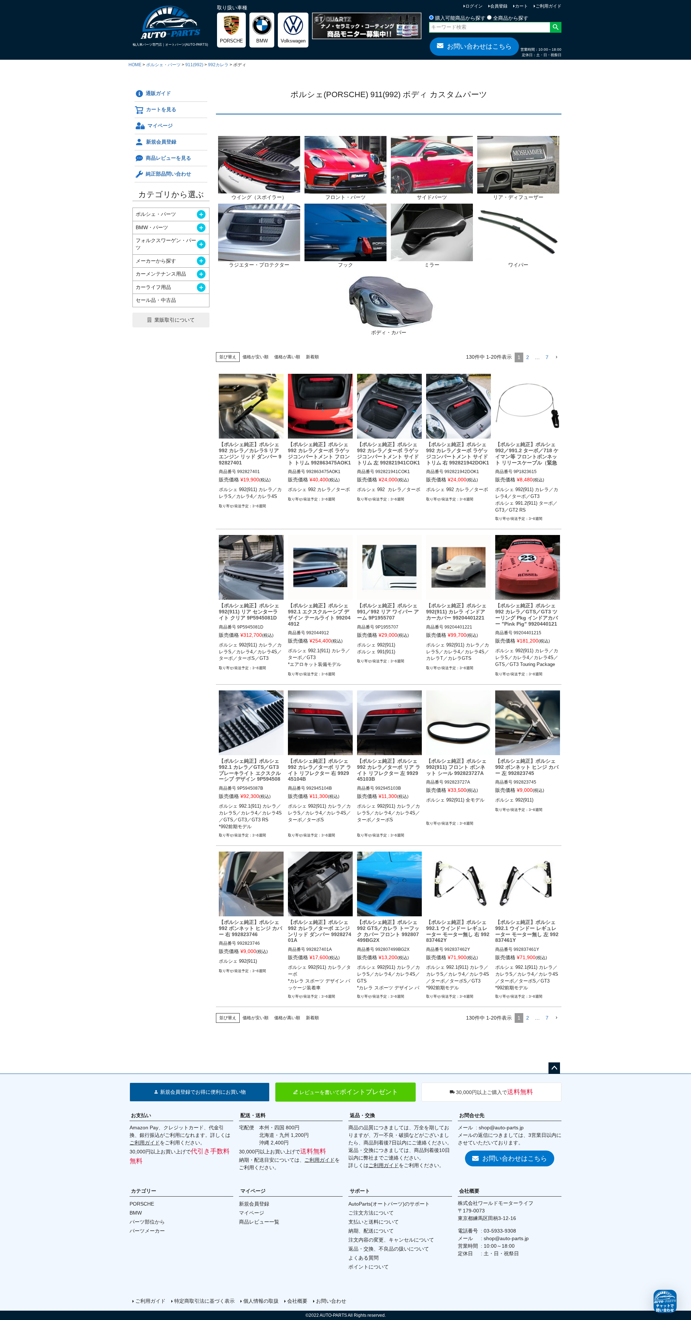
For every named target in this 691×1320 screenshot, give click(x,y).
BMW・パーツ (152, 227)
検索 (555, 27)
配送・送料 (253, 1115)
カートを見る (161, 109)
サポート (360, 1191)
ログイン (474, 6)
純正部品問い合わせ (168, 174)
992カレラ (218, 64)
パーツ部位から (147, 1222)
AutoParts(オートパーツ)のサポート (389, 1204)
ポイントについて (368, 1267)
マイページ (160, 125)
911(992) (194, 64)
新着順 (312, 356)
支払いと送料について (373, 1222)
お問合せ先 (471, 1115)
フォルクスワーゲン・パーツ (166, 243)
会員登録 (498, 6)
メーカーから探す (156, 261)
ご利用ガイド (548, 6)
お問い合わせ (331, 1301)
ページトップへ (554, 1068)
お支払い (141, 1115)
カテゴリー (143, 1191)
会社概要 (469, 1191)
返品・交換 (362, 1115)
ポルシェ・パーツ (163, 64)
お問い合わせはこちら (479, 46)
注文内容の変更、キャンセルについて (391, 1240)
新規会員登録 (161, 142)
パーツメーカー (147, 1231)
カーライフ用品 (153, 287)
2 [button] (527, 357)
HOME (134, 64)
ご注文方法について (371, 1213)
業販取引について (174, 320)
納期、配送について (371, 1231)
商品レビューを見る (168, 158)
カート (521, 6)
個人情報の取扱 (261, 1301)
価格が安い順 (255, 356)
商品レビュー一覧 (259, 1222)
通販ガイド (158, 93)
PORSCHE (142, 1204)
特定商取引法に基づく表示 (204, 1301)
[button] (556, 357)
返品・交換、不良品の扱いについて (388, 1249)
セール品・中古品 (156, 300)
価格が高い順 (287, 356)
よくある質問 (363, 1258)
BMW (136, 1213)
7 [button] (547, 357)
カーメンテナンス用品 (161, 274)
